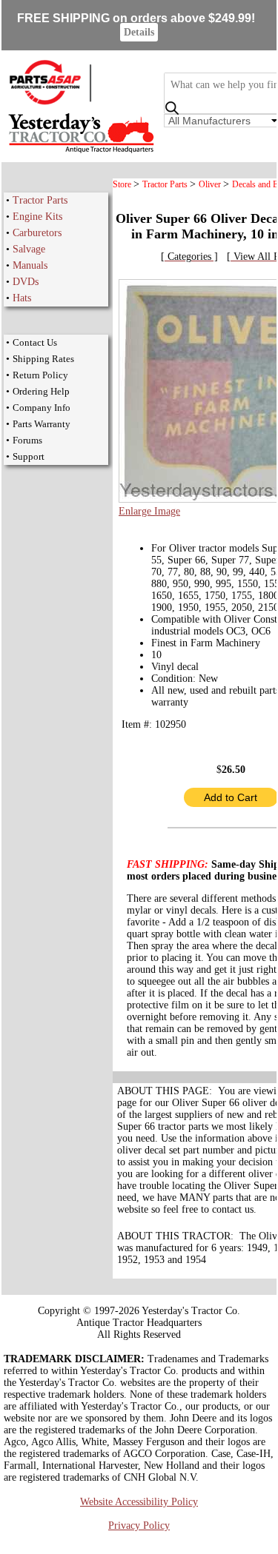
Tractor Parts (40, 200)
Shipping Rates (43, 358)
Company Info (41, 407)
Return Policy (40, 375)
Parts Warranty (41, 423)
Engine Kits (37, 216)
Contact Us (35, 342)
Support (28, 456)
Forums (27, 440)
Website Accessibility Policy (139, 1501)
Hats (22, 298)
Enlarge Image (149, 511)
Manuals (30, 265)
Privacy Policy (139, 1525)
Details (139, 32)
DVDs (26, 281)
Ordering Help (41, 391)
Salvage (29, 249)
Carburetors (37, 232)
